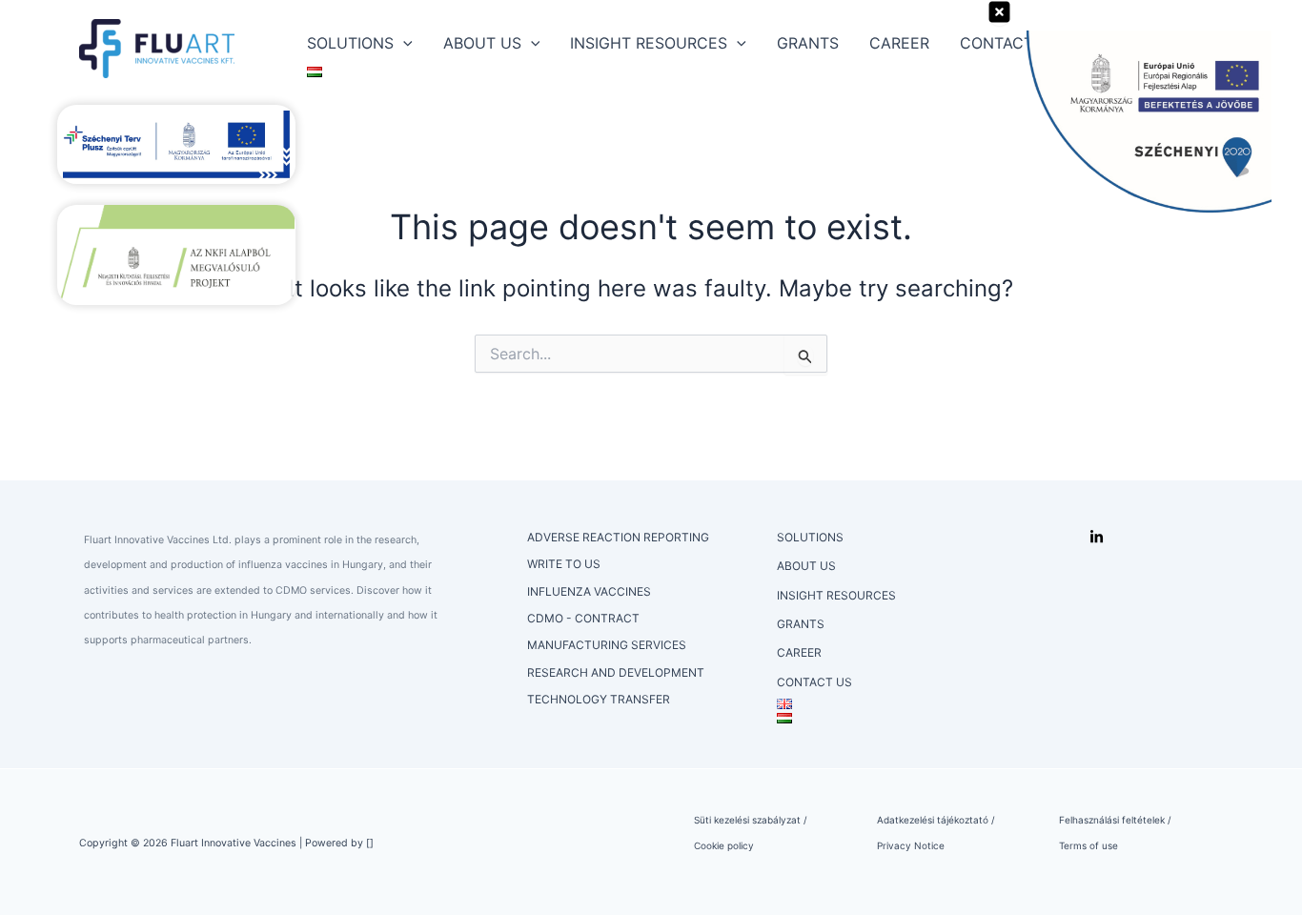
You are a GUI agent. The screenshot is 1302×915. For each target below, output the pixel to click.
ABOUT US (482, 42)
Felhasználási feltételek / (1115, 819)
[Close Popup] (999, 13)
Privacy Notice (911, 845)
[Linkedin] (1096, 537)
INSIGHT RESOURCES (648, 42)
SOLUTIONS (350, 42)
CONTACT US (814, 682)
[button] (403, 43)
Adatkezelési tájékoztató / (936, 819)
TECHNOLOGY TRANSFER (598, 699)
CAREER (899, 42)
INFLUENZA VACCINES (589, 591)
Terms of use (1088, 845)
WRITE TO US (563, 564)
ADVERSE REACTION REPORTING (618, 537)
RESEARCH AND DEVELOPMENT (615, 672)
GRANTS (808, 42)
